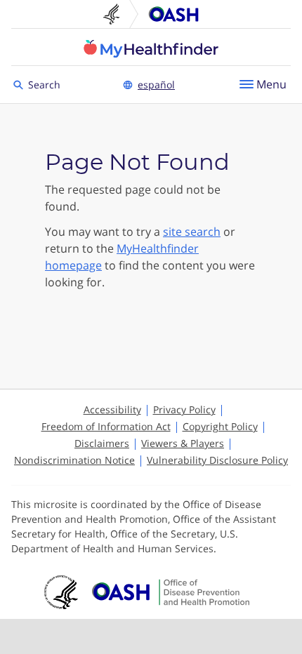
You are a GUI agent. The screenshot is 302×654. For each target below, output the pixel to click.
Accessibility (112, 409)
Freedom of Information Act (106, 426)
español (156, 84)
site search (192, 231)
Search (46, 83)
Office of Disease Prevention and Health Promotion (173, 14)
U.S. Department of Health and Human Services (117, 14)
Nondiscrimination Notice (74, 460)
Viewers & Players (182, 443)
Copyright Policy (220, 426)
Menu (271, 84)
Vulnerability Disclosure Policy (217, 460)
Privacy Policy (184, 409)
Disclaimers (101, 443)
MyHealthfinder (151, 48)
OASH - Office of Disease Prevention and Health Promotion (170, 592)
